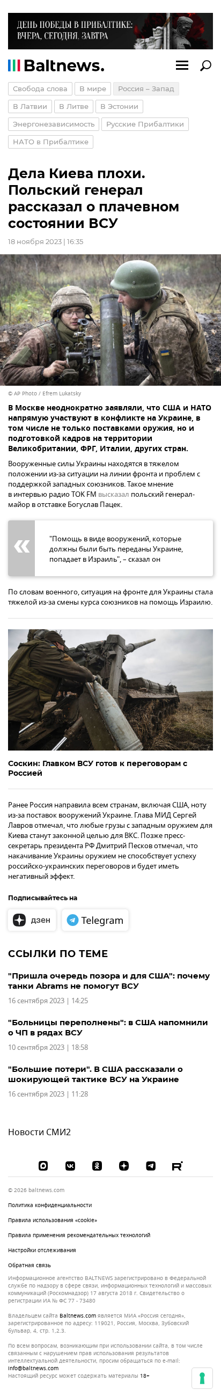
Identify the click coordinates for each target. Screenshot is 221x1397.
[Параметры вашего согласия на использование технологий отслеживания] (202, 1378)
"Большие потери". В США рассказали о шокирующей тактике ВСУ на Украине (95, 1074)
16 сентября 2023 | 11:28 (48, 1094)
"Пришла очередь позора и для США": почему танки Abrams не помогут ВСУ (109, 980)
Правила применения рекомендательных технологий (79, 1235)
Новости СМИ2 (39, 1132)
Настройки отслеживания (42, 1250)
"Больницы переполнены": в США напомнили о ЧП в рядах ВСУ (108, 1027)
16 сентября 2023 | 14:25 (48, 1001)
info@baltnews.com (33, 1368)
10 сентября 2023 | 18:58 (48, 1047)
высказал (113, 494)
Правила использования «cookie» (52, 1220)
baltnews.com (78, 1316)
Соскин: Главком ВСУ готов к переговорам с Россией (97, 768)
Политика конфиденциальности (50, 1205)
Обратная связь (29, 1265)
